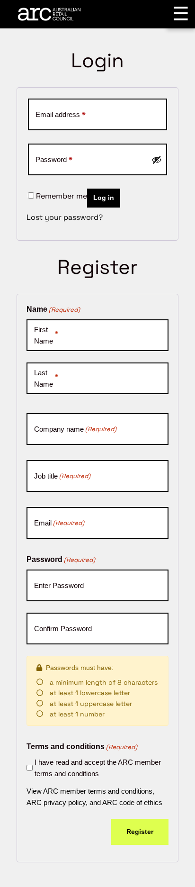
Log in (103, 197)
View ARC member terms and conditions (89, 791)
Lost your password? (65, 217)
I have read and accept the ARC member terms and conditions (98, 768)
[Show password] (156, 159)
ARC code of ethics (132, 802)
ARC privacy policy (56, 802)
